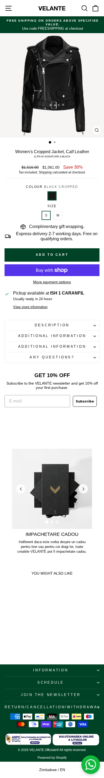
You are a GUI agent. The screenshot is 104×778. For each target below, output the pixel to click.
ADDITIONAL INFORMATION (52, 336)
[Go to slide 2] (52, 522)
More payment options (52, 282)
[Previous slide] (20, 489)
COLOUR (52, 187)
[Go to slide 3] (57, 522)
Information (50, 670)
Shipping (45, 172)
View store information (30, 307)
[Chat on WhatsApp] (90, 764)
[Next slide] (83, 489)
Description (52, 325)
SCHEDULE (50, 682)
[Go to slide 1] (46, 522)
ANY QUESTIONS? (52, 357)
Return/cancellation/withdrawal (52, 707)
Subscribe (85, 401)
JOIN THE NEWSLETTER (51, 695)
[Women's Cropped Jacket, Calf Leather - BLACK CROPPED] (7, 624)
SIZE (52, 206)
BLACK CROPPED (52, 196)
